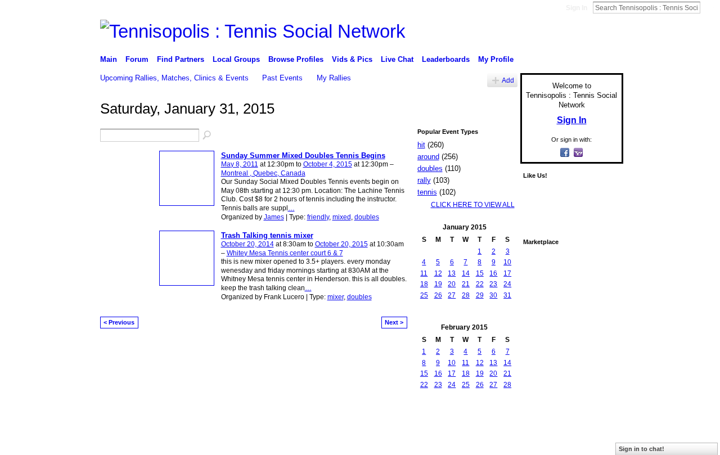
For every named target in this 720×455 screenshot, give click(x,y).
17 (507, 273)
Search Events (207, 135)
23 (493, 284)
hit (421, 145)
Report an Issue (540, 435)
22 (480, 284)
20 (452, 284)
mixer (335, 297)
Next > (394, 322)
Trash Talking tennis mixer (267, 235)
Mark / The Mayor (186, 435)
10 (507, 262)
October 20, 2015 (341, 244)
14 (466, 273)
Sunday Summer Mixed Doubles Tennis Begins (303, 155)
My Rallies (334, 78)
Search (709, 7)
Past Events (282, 78)
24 (507, 284)
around (428, 156)
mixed (341, 217)
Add (508, 80)
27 (452, 295)
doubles (366, 217)
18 (424, 284)
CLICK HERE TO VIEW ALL (473, 205)
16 (493, 273)
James (274, 217)
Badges (495, 435)
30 (493, 295)
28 (466, 295)
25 (424, 295)
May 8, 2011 (239, 164)
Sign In (576, 8)
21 (466, 284)
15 (480, 273)
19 (438, 284)
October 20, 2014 (247, 244)
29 (480, 295)
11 (424, 273)
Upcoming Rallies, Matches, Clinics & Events (174, 78)
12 (438, 273)
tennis (427, 192)
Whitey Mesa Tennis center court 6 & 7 (285, 253)
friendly (318, 217)
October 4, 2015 (327, 164)
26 (438, 295)
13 (452, 273)
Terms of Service (598, 435)
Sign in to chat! (641, 448)
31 (507, 295)
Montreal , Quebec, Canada (263, 173)
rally (424, 180)
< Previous (119, 322)
